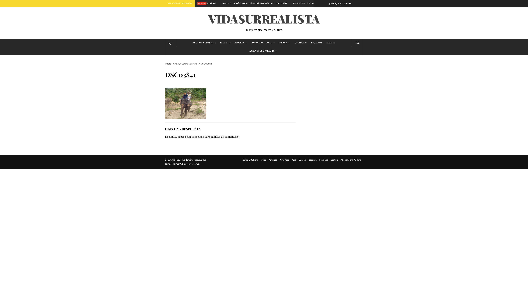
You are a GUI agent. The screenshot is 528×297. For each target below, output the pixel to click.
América (239, 43)
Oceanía (299, 43)
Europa (283, 43)
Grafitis (330, 43)
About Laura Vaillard (261, 51)
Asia (269, 43)
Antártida (257, 43)
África (224, 43)
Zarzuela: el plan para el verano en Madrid (305, 3)
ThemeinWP (177, 164)
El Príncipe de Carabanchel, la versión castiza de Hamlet (239, 3)
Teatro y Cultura (203, 43)
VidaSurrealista (264, 18)
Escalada (316, 43)
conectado (198, 136)
